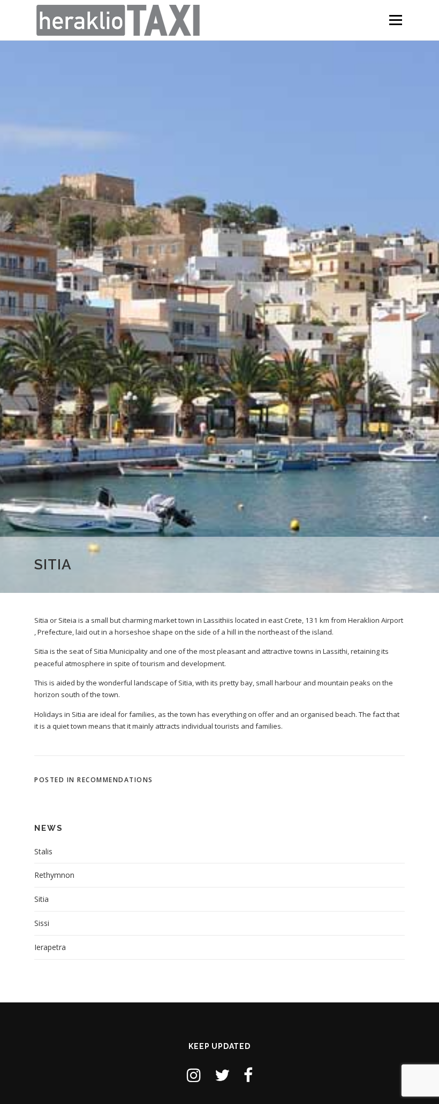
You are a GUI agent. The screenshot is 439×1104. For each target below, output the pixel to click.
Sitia (41, 899)
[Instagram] (194, 1075)
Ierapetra (50, 947)
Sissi (41, 923)
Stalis (43, 851)
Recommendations (115, 779)
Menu (395, 20)
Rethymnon (54, 875)
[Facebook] (248, 1075)
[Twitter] (222, 1075)
